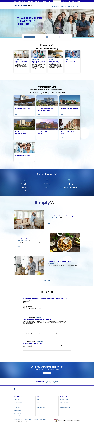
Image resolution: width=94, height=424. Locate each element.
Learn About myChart (17, 407)
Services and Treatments (74, 6)
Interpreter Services (17, 404)
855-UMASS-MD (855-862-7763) (74, 1)
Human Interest (29, 296)
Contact (38, 399)
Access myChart (21, 1)
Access (41, 37)
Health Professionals (38, 1)
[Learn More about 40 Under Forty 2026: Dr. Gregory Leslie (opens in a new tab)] (24, 348)
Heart (57, 217)
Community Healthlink (63, 405)
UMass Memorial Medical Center (65, 397)
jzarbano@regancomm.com (28, 306)
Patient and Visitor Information (18, 397)
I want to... (50, 1)
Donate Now (47, 373)
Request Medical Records (18, 410)
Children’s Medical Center (64, 399)
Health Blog (17, 413)
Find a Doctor (63, 6)
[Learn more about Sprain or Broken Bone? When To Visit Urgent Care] (49, 269)
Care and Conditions (51, 217)
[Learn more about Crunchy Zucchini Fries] (18, 246)
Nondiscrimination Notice (41, 407)
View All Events (51, 356)
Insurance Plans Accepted (18, 402)
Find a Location (65, 37)
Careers (15, 1)
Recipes (26, 240)
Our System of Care (63, 396)
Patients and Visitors (29, 1)
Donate (44, 1)
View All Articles (47, 280)
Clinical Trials (16, 399)
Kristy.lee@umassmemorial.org (28, 309)
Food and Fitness (20, 240)
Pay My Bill (15, 408)
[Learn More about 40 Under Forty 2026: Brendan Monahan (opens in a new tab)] (24, 336)
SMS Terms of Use (27, 419)
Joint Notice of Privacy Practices (40, 419)
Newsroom (38, 405)
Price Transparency (17, 415)
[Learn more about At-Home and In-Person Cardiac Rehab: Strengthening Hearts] (49, 223)
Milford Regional (62, 404)
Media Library (39, 404)
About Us (38, 396)
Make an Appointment (53, 37)
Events (38, 402)
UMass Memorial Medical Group (65, 407)
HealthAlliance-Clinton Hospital (64, 402)
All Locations (55, 6)
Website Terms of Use (18, 419)
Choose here (55, 1)
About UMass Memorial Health (41, 397)
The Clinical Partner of (70, 388)
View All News (42, 356)
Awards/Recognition (40, 330)
